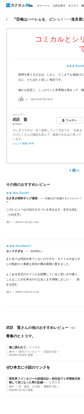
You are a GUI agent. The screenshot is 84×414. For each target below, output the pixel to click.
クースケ (34, 347)
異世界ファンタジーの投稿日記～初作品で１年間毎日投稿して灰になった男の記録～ (44, 380)
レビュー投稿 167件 (23, 143)
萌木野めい (37, 251)
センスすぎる (14, 251)
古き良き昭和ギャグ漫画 (22, 198)
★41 (11, 386)
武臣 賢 (20, 119)
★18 (11, 351)
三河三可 (54, 382)
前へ (76, 170)
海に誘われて (17, 347)
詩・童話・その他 (29, 386)
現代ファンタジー (29, 351)
